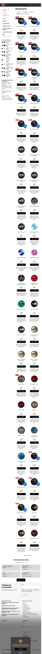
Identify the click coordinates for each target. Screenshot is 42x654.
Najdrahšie (31, 12)
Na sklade (6, 9)
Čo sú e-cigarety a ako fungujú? (8, 605)
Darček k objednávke (27, 608)
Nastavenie (20, 652)
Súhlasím (21, 649)
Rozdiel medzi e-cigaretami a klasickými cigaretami (10, 603)
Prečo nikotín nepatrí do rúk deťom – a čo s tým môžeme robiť (11, 611)
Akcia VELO (6, 15)
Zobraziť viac (21, 580)
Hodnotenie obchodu (21, 560)
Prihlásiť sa (25, 594)
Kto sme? (25, 604)
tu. (28, 646)
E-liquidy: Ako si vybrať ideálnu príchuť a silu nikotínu (10, 615)
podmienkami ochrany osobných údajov (30, 590)
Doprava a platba (26, 609)
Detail (34, 468)
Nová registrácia (25, 635)
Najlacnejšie (25, 12)
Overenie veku (25, 605)
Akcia (5, 10)
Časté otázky (25, 606)
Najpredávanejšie (20, 13)
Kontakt (24, 602)
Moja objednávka (26, 616)
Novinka (5, 12)
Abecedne (26, 13)
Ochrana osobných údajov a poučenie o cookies (30, 615)
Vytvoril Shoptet (37, 649)
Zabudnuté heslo (25, 636)
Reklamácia (25, 610)
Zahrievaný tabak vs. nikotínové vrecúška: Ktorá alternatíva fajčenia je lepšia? (11, 608)
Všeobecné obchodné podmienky (29, 613)
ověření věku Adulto (10, 653)
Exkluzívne (5, 14)
